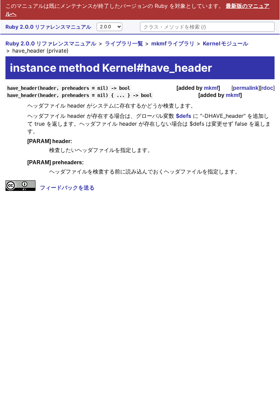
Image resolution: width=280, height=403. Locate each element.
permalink (245, 88)
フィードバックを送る (67, 187)
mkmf (211, 88)
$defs (183, 115)
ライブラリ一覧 (124, 43)
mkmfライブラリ (173, 43)
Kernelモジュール (225, 43)
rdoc (267, 88)
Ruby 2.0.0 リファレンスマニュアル (48, 27)
